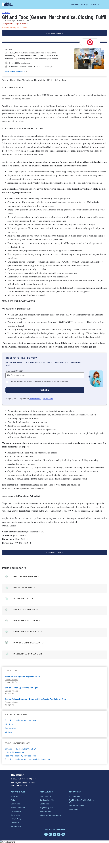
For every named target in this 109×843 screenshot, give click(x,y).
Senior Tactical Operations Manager (21, 688)
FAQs (13, 800)
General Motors (11, 679)
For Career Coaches (76, 805)
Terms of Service (35, 399)
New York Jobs (45, 796)
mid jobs (9, 724)
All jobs (8, 732)
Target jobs (10, 728)
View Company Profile (15, 72)
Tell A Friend (73, 809)
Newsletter (78, 4)
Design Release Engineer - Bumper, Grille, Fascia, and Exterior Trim (35, 699)
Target (6, 13)
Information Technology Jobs (50, 815)
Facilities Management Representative (22, 676)
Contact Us (15, 822)
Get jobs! (44, 390)
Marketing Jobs (45, 811)
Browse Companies (18, 807)
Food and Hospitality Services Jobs (20, 756)
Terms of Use (15, 815)
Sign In (95, 4)
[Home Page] (8, 4)
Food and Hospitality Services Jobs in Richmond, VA (27, 759)
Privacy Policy (48, 399)
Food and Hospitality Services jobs (20, 720)
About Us (14, 796)
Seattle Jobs (44, 804)
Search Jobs (15, 804)
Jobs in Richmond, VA (14, 752)
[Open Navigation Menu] (105, 4)
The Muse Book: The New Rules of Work (81, 801)
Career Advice (16, 811)
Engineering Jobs (46, 807)
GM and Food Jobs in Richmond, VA (20, 749)
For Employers (74, 796)
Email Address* (14, 371)
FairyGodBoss (16, 826)
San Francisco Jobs (47, 800)
